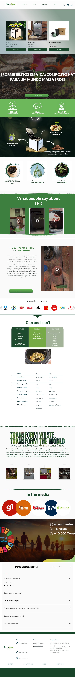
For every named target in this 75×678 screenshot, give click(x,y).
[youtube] (17, 643)
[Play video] (18, 221)
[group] (37, 36)
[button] (34, 4)
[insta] (17, 658)
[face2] (17, 652)
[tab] (6, 572)
